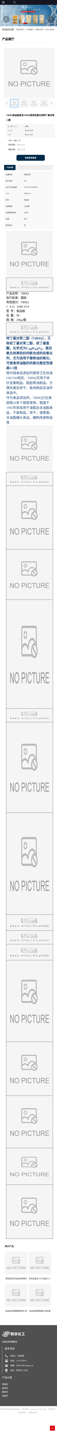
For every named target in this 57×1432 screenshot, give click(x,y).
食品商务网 (22, 1413)
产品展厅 (30, 30)
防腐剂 (5, 1396)
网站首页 (20, 30)
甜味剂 (5, 1388)
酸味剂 (5, 1392)
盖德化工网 (33, 1413)
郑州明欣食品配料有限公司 (10, 1409)
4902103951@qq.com (24, 1366)
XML (44, 1409)
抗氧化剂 (39, 30)
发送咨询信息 (30, 158)
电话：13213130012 (18, 1361)
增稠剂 (5, 1384)
